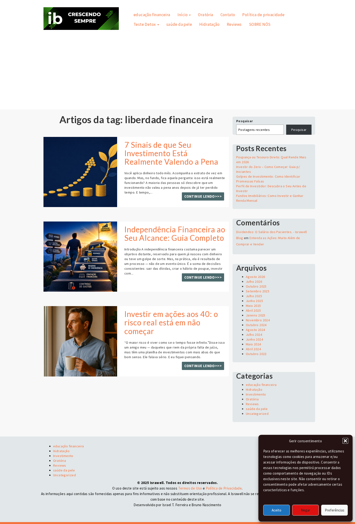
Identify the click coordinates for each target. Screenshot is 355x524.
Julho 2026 (254, 281)
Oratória (205, 14)
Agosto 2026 (255, 277)
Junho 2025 (254, 301)
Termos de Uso (190, 488)
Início (183, 14)
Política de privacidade (263, 14)
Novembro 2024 (258, 320)
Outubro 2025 (256, 286)
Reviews (234, 24)
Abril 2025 (253, 310)
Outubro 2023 (256, 354)
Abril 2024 (253, 349)
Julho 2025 (254, 296)
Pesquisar (244, 121)
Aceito (276, 510)
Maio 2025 (253, 305)
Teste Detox (145, 24)
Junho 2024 (254, 339)
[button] (345, 440)
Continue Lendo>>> (203, 196)
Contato (227, 14)
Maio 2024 (253, 344)
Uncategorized (257, 413)
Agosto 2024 (255, 330)
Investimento (256, 394)
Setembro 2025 (257, 291)
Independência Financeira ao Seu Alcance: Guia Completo (174, 233)
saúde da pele (179, 24)
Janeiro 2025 (255, 315)
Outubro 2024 (256, 325)
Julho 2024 (254, 334)
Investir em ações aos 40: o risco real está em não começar (171, 322)
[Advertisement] (177, 66)
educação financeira (152, 14)
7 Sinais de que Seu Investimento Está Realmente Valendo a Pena (171, 153)
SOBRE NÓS (260, 24)
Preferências (334, 510)
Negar (305, 510)
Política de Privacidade (224, 488)
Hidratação (209, 24)
